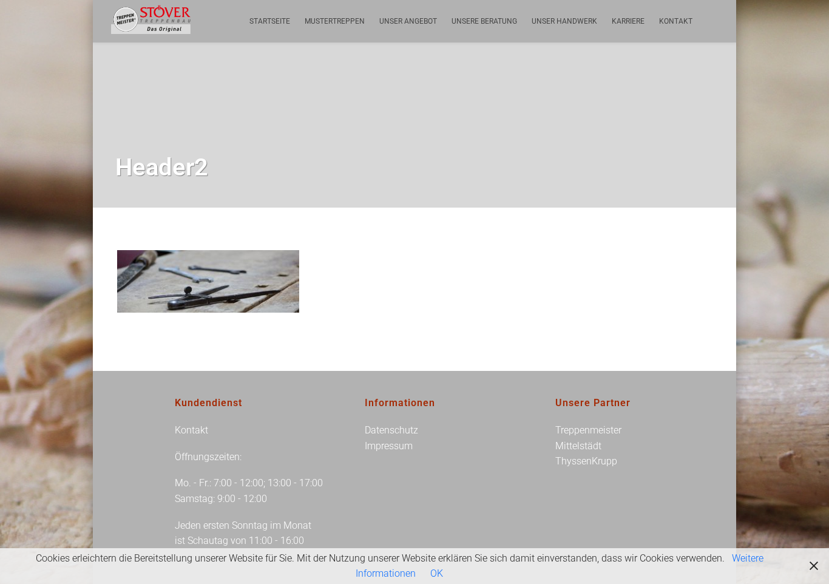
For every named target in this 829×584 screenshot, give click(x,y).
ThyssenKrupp (586, 461)
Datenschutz (391, 430)
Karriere (628, 21)
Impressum (389, 446)
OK (436, 573)
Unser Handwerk (564, 21)
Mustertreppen (335, 21)
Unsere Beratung (484, 21)
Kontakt (675, 21)
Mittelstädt (578, 446)
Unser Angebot (408, 21)
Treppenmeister (588, 430)
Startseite (269, 21)
